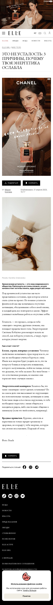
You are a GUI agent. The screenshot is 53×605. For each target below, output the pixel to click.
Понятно (26, 596)
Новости (36, 41)
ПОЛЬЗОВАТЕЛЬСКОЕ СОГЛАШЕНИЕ (18, 563)
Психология (8, 539)
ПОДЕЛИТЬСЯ (13, 183)
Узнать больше (29, 590)
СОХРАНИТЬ (33, 183)
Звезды (15, 41)
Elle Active (7, 544)
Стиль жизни (9, 533)
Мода (25, 41)
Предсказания (9, 522)
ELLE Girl (6, 550)
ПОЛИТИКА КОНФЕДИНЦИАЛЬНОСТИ (19, 569)
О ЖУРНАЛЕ (7, 558)
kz (35, 33)
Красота (47, 41)
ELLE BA (5, 41)
